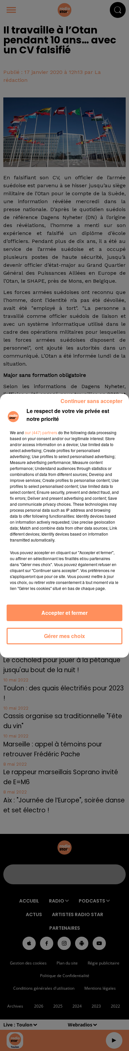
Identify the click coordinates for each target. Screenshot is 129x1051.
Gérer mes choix (64, 636)
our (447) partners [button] (41, 432)
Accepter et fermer (64, 612)
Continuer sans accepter (91, 401)
